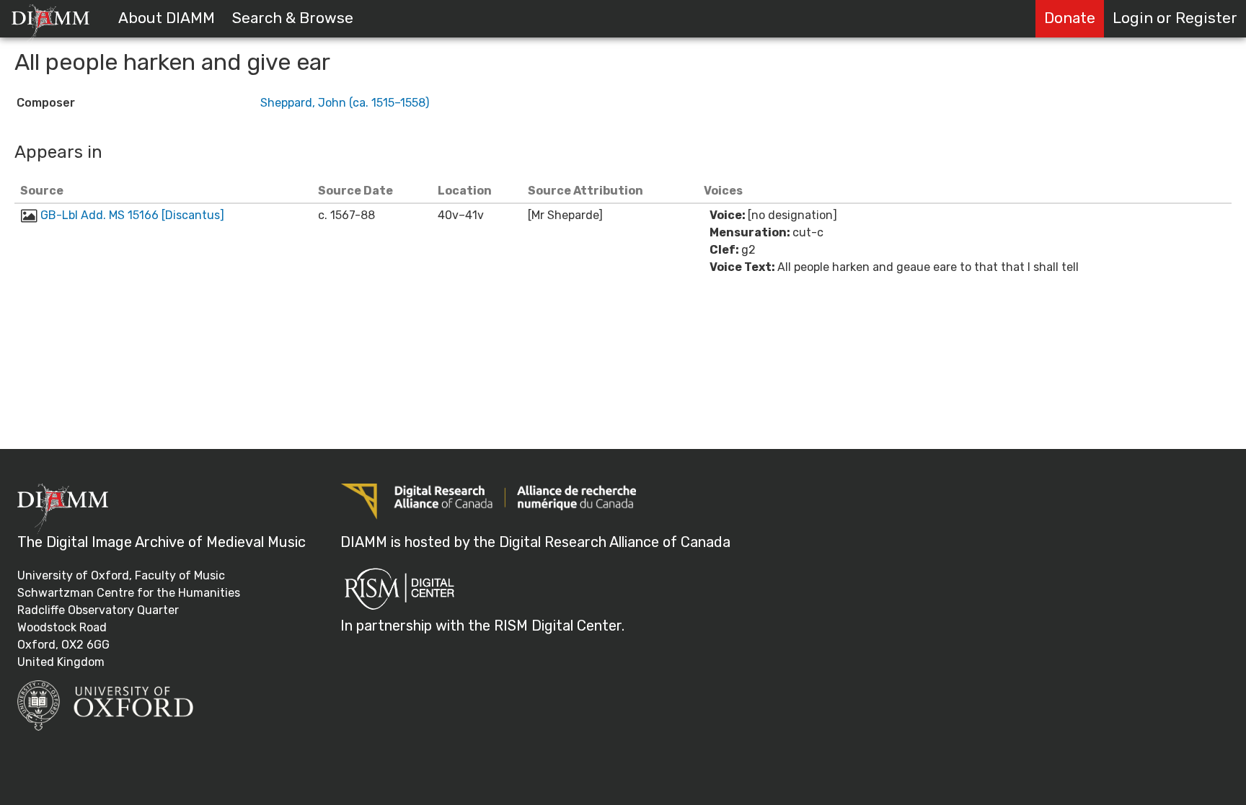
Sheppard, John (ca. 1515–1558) (344, 103)
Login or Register (1175, 18)
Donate (1069, 18)
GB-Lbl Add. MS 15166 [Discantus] (132, 215)
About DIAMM (166, 18)
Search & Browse (292, 18)
